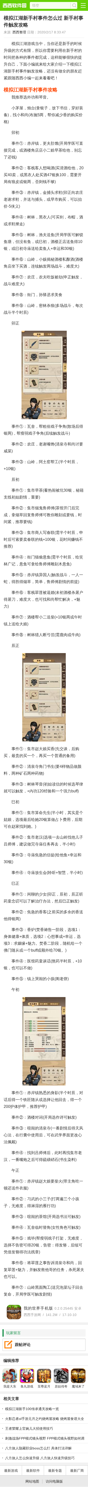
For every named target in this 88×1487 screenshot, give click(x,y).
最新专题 (55, 1471)
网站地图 (32, 1481)
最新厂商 (77, 1471)
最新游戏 (11, 1471)
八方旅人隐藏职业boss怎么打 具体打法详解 (38, 1448)
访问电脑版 (54, 1481)
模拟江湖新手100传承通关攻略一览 (32, 1409)
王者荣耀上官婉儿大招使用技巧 (29, 1428)
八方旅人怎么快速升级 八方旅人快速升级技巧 (40, 1458)
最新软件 (33, 1471)
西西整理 (19, 32)
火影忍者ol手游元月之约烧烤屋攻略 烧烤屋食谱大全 (44, 1419)
